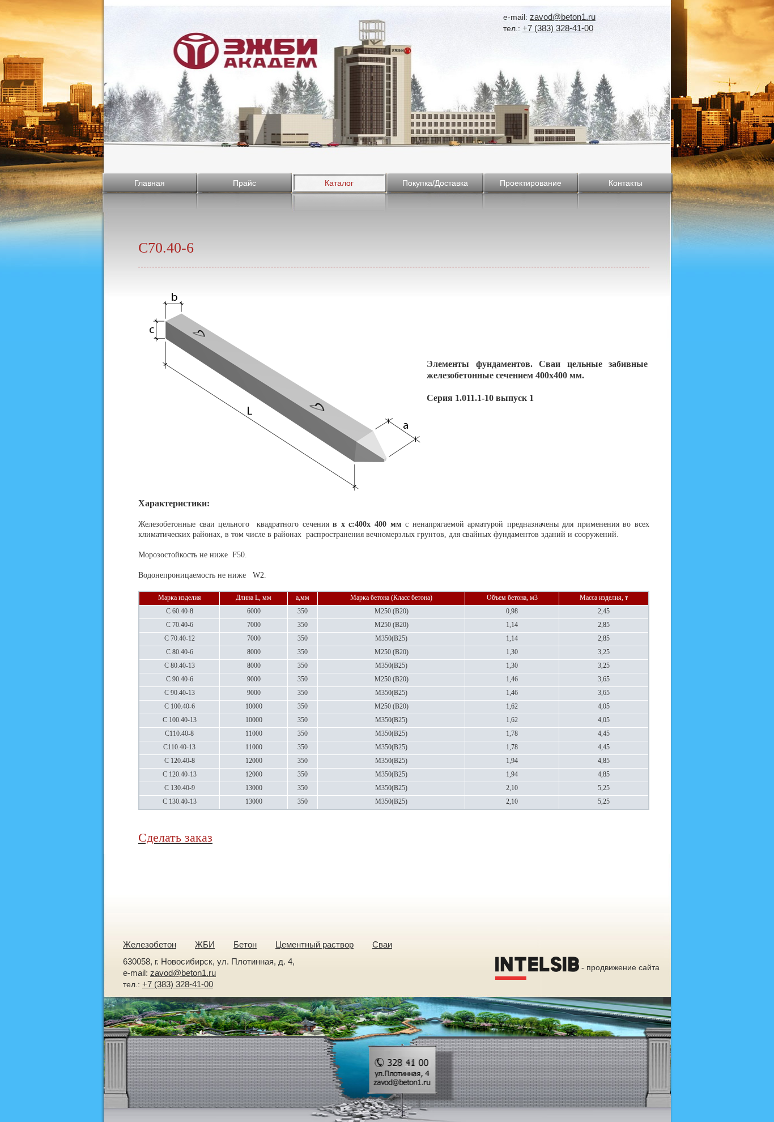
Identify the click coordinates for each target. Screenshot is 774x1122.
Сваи (382, 944)
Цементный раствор (314, 944)
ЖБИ (205, 944)
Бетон (245, 944)
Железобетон (149, 944)
